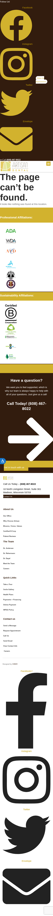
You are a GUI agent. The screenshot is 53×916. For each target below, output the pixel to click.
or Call (10, 160)
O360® (15, 664)
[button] (48, 164)
